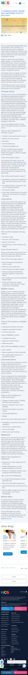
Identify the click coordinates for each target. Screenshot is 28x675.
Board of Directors (14, 642)
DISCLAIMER (3, 665)
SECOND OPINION (14, 648)
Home (14, 577)
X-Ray (2, 650)
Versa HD (2, 655)
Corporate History (14, 636)
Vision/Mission (14, 638)
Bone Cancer (3, 635)
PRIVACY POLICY (4, 663)
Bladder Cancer (4, 637)
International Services (15, 614)
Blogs (14, 581)
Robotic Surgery (4, 622)
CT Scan (2, 653)
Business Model (14, 640)
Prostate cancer (6, 94)
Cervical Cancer (4, 639)
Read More (7, 554)
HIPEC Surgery (3, 654)
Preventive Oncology (5, 620)
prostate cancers (16, 160)
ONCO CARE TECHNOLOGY (5, 645)
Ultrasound (3, 651)
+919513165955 (11, 517)
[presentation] (22, 568)
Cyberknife (3, 647)
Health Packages (14, 631)
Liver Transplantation (5, 624)
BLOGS (12, 652)
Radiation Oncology (5, 616)
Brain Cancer (3, 633)
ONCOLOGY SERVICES (5, 614)
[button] (2, 568)
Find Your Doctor (14, 628)
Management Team (15, 643)
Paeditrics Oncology (5, 618)
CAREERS (12, 651)
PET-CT (2, 648)
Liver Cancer (3, 641)
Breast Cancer (3, 631)
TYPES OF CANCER (4, 629)
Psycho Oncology (4, 626)
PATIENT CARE (13, 625)
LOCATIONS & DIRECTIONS (15, 649)
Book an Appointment (15, 620)
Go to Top (22, 591)
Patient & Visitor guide (15, 616)
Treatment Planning (15, 629)
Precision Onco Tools (15, 618)
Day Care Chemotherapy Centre (17, 622)
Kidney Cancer (4, 643)
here (10, 518)
